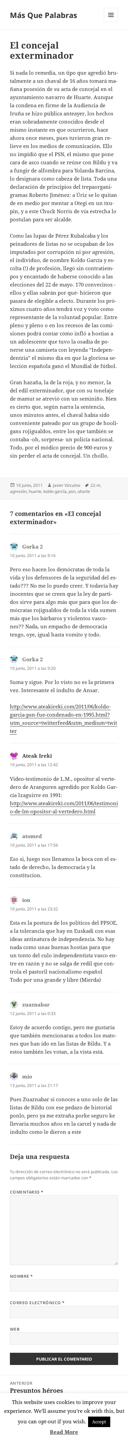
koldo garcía (55, 491)
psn (72, 491)
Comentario (27, 1192)
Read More (64, 1431)
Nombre (21, 1276)
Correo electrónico (37, 1303)
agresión (18, 491)
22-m (95, 485)
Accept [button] (99, 1422)
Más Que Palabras (43, 15)
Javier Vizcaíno (66, 485)
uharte (83, 491)
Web (14, 1329)
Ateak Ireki (37, 755)
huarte (35, 491)
